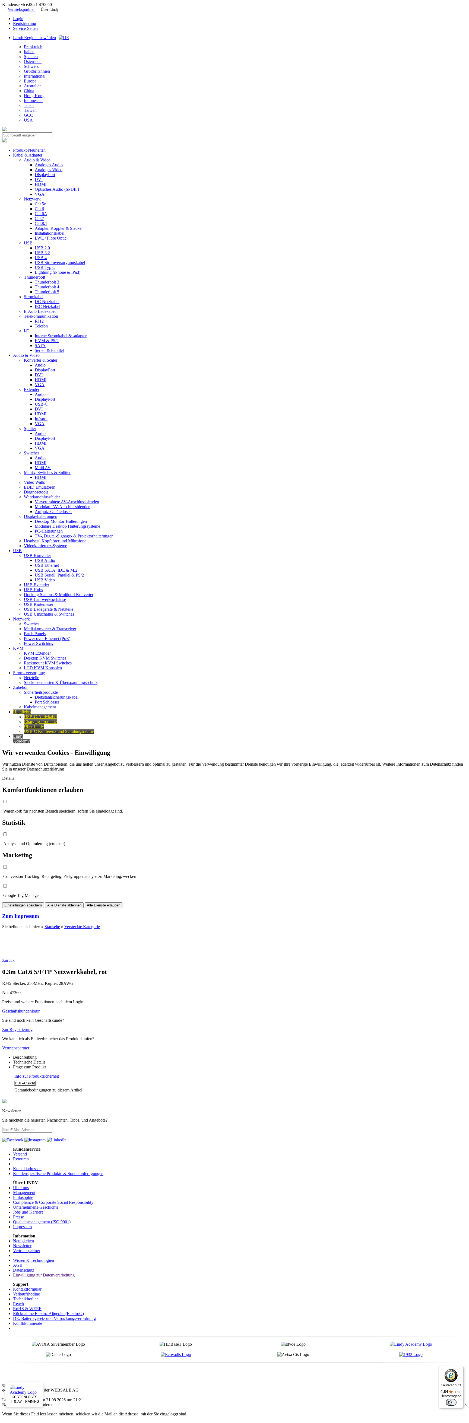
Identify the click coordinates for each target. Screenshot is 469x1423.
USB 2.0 (42, 248)
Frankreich (33, 46)
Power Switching (38, 643)
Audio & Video (37, 160)
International (34, 76)
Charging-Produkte (40, 721)
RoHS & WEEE (27, 1308)
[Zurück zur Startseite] (4, 130)
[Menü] (460, 1369)
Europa (30, 81)
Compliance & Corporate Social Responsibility (53, 1202)
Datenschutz (23, 1270)
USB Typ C (45, 267)
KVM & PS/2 (47, 340)
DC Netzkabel (47, 301)
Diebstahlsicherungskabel (56, 697)
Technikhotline (26, 1299)
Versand (20, 1154)
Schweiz (31, 66)
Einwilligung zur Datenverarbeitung (44, 1275)
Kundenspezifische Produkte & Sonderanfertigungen (58, 1173)
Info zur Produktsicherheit (36, 1076)
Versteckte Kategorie (82, 926)
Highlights (22, 711)
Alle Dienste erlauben (103, 905)
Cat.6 (39, 208)
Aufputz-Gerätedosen (53, 511)
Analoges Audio (49, 165)
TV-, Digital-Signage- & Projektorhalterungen (74, 536)
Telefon (41, 326)
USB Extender (36, 584)
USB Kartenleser (38, 604)
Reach (18, 1303)
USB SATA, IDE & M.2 (56, 570)
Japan (29, 105)
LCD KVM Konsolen (43, 668)
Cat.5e (40, 204)
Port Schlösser (47, 702)
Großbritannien (37, 71)
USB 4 (41, 257)
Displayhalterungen (40, 516)
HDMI (40, 184)
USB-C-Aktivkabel (40, 716)
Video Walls (34, 482)
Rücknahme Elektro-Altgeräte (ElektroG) (48, 1313)
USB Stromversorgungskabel (60, 262)
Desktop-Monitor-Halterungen (61, 521)
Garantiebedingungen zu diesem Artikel (48, 1090)
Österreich (33, 61)
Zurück (8, 960)
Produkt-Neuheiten (29, 150)
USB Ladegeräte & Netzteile (48, 609)
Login (18, 18)
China (29, 90)
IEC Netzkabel (47, 306)
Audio (40, 365)
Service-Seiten (25, 28)
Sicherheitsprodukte (41, 692)
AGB (18, 1265)
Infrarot (41, 418)
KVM (18, 648)
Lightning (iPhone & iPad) (57, 272)
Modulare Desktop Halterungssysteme (67, 526)
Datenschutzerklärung (45, 769)
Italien (29, 51)
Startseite (52, 926)
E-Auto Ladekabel (40, 311)
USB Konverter (37, 555)
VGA (40, 194)
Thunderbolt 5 (47, 291)
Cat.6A (41, 213)
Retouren (21, 1159)
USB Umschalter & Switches (49, 614)
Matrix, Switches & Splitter (47, 472)
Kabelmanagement (40, 707)
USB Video (45, 580)
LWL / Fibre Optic (50, 238)
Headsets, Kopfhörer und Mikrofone (55, 541)
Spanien (31, 56)
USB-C (41, 404)
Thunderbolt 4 (47, 287)
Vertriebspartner (21, 9)
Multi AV (43, 467)
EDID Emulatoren (39, 487)
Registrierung (24, 23)
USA (28, 120)
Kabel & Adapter (27, 155)
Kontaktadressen (27, 1168)
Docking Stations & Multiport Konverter (58, 594)
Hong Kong (34, 95)
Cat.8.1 (41, 223)
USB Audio (45, 560)
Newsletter (22, 1245)
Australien (33, 86)
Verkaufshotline (26, 1294)
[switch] (451, 1402)
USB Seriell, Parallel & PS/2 (59, 575)
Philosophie (23, 1197)
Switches (31, 453)
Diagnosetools (36, 492)
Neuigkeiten (23, 1241)
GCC (28, 115)
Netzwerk (32, 199)
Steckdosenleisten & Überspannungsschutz (60, 682)
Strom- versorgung (29, 672)
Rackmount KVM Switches (48, 663)
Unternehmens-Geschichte (35, 1207)
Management (24, 1192)
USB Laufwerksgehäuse (45, 599)
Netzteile (31, 677)
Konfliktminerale (27, 1323)
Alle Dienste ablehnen (64, 905)
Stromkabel (33, 296)
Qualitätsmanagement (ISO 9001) (42, 1222)
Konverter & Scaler (40, 360)
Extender (31, 389)
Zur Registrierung (17, 1029)
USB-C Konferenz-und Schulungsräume (59, 731)
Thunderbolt (34, 277)
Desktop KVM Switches (45, 658)
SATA (40, 345)
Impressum (22, 1226)
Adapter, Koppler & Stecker (59, 228)
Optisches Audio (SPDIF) (57, 189)
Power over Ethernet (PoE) (47, 638)
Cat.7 (39, 218)
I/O (27, 331)
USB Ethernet (47, 565)
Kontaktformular (27, 1289)
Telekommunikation (41, 316)
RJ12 (39, 321)
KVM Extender (37, 653)
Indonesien (33, 100)
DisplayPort (45, 174)
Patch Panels (35, 633)
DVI (39, 179)
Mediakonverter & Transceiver (50, 628)
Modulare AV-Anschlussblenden (62, 506)
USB (28, 243)
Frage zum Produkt (29, 1067)
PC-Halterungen (49, 531)
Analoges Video (48, 169)
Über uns (21, 1187)
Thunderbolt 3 (47, 282)
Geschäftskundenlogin (21, 1011)
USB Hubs (33, 589)
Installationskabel (49, 233)
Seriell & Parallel (49, 350)
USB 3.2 (42, 252)
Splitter (30, 428)
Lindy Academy (21, 738)
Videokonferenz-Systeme (45, 545)
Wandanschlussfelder (42, 497)
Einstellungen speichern (23, 905)
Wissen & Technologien (33, 1260)
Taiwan (30, 110)
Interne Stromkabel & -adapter (61, 335)
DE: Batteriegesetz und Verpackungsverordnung (54, 1318)
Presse (18, 1217)
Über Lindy (50, 10)
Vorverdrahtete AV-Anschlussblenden (67, 501)
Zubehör (20, 687)
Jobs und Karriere (28, 1212)
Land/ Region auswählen (34, 37)
